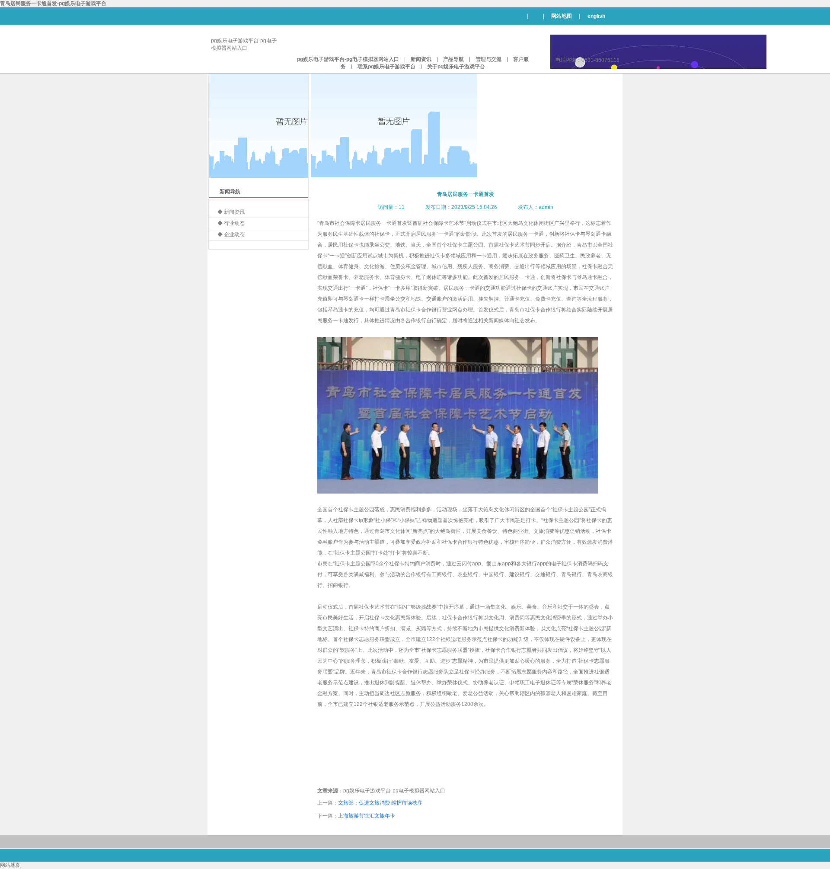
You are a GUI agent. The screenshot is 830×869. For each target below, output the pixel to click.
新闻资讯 (421, 59)
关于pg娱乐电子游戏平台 (456, 67)
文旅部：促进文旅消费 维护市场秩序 (380, 803)
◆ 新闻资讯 (231, 212)
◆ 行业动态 (231, 223)
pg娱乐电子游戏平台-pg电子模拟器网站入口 (348, 59)
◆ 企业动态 (231, 234)
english (596, 16)
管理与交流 (488, 59)
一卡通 (389, 223)
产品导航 (453, 59)
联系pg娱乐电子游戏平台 (386, 67)
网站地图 (561, 16)
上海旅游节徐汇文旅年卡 (366, 816)
